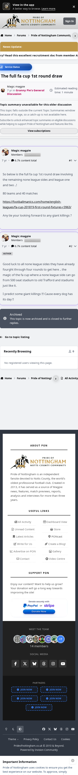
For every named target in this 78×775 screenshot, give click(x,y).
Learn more (7, 6)
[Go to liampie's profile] (42, 639)
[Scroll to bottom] (72, 760)
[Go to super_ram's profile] (30, 639)
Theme (12, 739)
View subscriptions (39, 130)
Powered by (39, 750)
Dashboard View (56, 522)
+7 (60, 639)
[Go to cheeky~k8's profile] (24, 639)
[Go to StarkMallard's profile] (54, 639)
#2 (70, 246)
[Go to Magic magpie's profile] (3, 90)
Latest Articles (24, 536)
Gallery (56, 551)
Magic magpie (21, 150)
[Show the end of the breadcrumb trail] (75, 35)
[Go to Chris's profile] (17, 639)
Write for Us (24, 544)
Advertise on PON (24, 551)
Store (56, 529)
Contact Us (50, 739)
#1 (70, 160)
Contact (24, 558)
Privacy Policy (31, 739)
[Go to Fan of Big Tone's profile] (36, 639)
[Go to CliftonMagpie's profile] (48, 639)
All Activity (24, 522)
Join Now (26, 689)
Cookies (65, 739)
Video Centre (56, 558)
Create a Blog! (57, 544)
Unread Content (24, 529)
